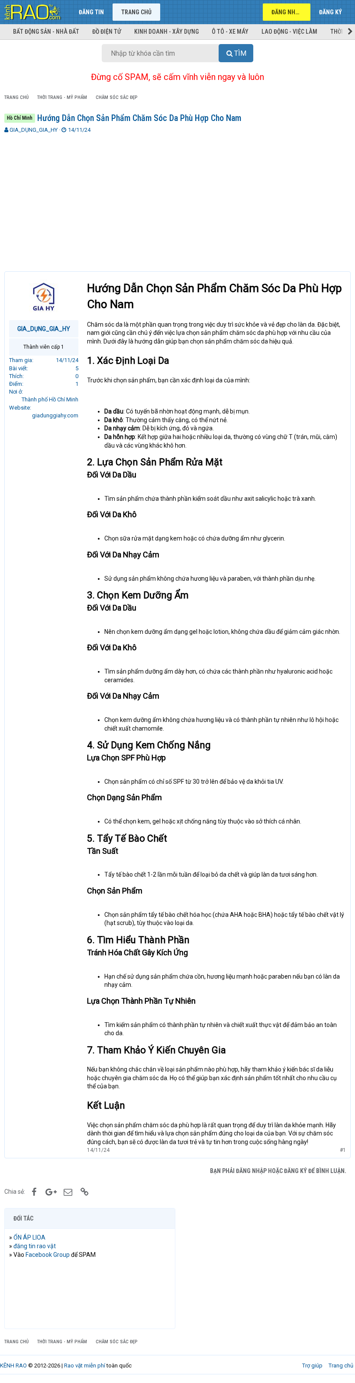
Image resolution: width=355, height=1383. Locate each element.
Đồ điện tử (106, 31)
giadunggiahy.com (55, 415)
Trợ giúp (312, 1365)
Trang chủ (136, 12)
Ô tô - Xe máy (230, 31)
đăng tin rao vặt (34, 1246)
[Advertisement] (177, 198)
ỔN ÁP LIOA (29, 1237)
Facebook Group (48, 1254)
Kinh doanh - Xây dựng (166, 31)
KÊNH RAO (13, 1365)
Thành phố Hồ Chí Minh (50, 399)
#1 (343, 1150)
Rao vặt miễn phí (84, 1365)
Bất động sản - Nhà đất (46, 31)
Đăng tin (91, 12)
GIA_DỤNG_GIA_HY (34, 130)
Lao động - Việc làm (289, 31)
